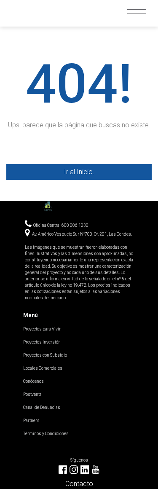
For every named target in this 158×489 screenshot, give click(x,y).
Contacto (79, 484)
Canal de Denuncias (41, 407)
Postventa (32, 394)
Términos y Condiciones (46, 433)
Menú (30, 315)
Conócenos (33, 381)
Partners (31, 420)
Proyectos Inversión (42, 342)
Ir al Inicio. (79, 172)
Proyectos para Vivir (42, 329)
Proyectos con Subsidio (45, 355)
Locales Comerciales (42, 368)
